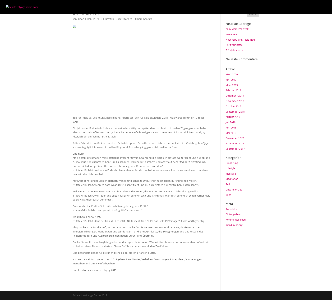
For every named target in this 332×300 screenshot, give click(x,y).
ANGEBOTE (250, 7)
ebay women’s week (237, 29)
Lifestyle (109, 19)
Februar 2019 (233, 90)
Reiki (228, 184)
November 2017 (235, 143)
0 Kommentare (143, 19)
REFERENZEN (303, 7)
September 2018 (235, 111)
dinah (80, 19)
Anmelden (232, 209)
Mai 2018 (231, 133)
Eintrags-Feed (234, 214)
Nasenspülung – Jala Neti (240, 39)
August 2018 (233, 116)
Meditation (232, 178)
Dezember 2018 (235, 95)
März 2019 (232, 85)
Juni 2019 (231, 79)
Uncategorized (124, 19)
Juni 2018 (231, 127)
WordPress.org (234, 225)
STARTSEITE (232, 7)
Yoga (228, 195)
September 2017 (235, 148)
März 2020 (232, 74)
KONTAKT (320, 7)
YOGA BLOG (268, 7)
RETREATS (285, 7)
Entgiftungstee (234, 44)
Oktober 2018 (233, 106)
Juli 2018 (231, 122)
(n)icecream (232, 34)
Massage (231, 173)
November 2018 (235, 101)
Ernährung (232, 163)
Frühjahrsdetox (234, 50)
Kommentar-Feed (236, 219)
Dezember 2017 (235, 138)
